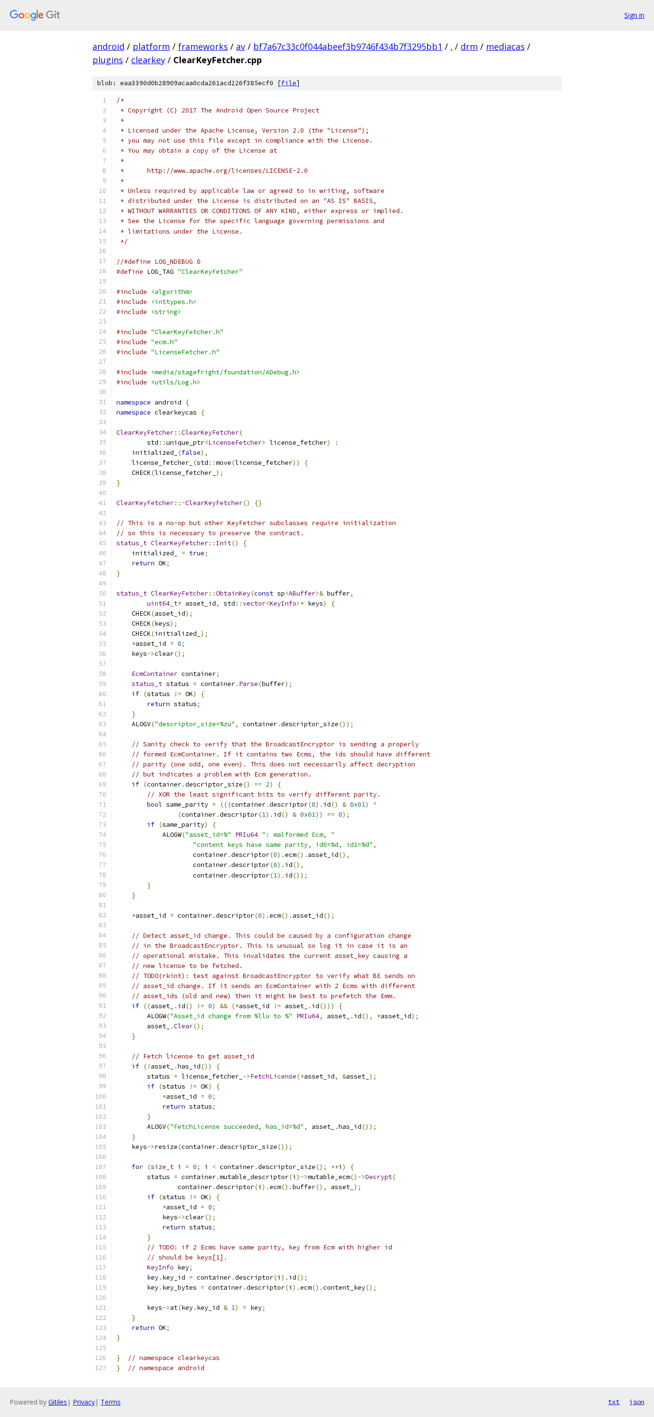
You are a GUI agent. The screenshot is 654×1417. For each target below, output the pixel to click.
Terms (111, 1401)
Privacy (84, 1401)
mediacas (505, 46)
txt (614, 1401)
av (240, 46)
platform (151, 46)
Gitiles (57, 1401)
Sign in (634, 15)
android (108, 46)
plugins (107, 60)
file (288, 83)
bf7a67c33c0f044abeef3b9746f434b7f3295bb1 (347, 46)
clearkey (148, 60)
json (636, 1401)
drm (469, 46)
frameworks (203, 46)
